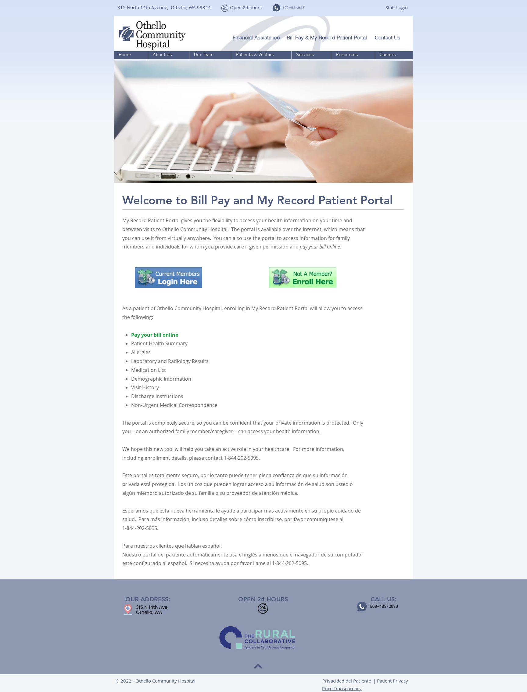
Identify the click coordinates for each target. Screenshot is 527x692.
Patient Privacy (392, 681)
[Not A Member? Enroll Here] (302, 277)
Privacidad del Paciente (346, 681)
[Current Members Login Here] (168, 277)
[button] (168, 55)
